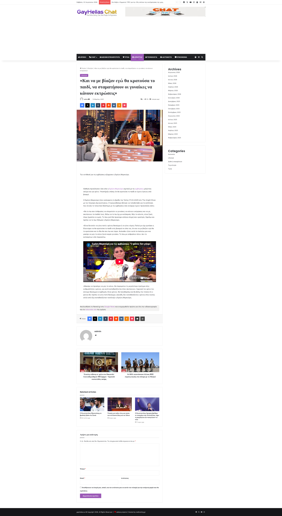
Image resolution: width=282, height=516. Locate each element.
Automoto (167, 57)
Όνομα (83, 469)
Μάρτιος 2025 (173, 134)
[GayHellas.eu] (97, 12)
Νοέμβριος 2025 (173, 105)
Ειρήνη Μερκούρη (116, 189)
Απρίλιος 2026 (173, 87)
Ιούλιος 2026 (172, 76)
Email (82, 478)
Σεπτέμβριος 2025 (174, 112)
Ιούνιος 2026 (172, 79)
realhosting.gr (141, 512)
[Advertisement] (141, 37)
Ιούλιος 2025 (172, 119)
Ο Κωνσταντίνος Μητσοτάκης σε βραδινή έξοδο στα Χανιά (91, 414)
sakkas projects (121, 512)
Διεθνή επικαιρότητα (111, 57)
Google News (109, 307)
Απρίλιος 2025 (173, 130)
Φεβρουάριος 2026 (174, 94)
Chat (93, 57)
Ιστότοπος (125, 478)
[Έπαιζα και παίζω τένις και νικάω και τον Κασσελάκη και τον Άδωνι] (120, 404)
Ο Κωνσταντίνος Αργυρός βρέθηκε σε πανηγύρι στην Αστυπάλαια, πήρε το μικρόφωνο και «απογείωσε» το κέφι (147, 416)
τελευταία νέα (90, 309)
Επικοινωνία (181, 57)
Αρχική (83, 57)
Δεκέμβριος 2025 (174, 101)
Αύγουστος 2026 (174, 72)
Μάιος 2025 (172, 127)
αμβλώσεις (139, 189)
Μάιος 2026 (172, 83)
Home (83, 68)
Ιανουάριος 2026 (174, 98)
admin (86, 99)
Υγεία (126, 57)
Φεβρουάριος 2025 (174, 138)
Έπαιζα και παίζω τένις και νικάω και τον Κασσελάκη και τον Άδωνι (119, 414)
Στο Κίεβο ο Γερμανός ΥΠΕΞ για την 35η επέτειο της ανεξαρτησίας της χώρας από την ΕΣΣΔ (143, 2)
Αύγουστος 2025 (174, 116)
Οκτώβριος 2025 (174, 109)
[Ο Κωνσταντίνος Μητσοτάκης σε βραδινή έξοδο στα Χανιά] (92, 404)
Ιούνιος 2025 (172, 123)
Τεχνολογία (152, 57)
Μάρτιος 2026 (173, 90)
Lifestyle (138, 57)
